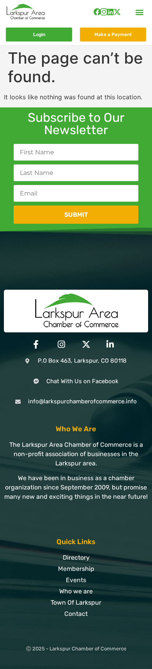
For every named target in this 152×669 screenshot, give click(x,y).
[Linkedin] (110, 11)
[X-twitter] (117, 11)
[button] (139, 11)
